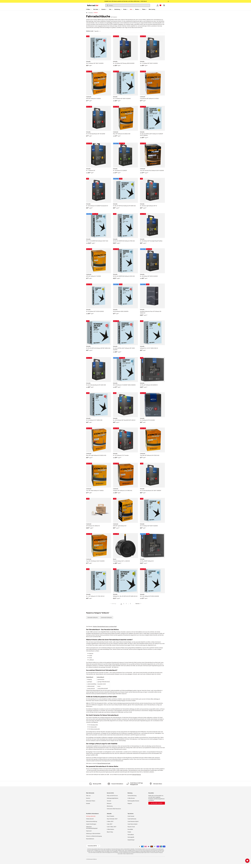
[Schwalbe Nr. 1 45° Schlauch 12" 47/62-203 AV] (98, 580)
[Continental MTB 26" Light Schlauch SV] (125, 510)
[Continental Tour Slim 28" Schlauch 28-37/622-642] (152, 440)
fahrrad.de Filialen (90, 800)
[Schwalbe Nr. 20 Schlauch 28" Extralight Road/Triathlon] (152, 225)
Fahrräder (95, 9)
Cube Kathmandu (132, 818)
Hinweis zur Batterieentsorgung (94, 836)
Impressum (89, 831)
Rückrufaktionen (90, 838)
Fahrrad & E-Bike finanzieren (114, 808)
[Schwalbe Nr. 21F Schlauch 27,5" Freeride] (125, 440)
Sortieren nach (89, 31)
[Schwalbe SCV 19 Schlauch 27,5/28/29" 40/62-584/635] (125, 369)
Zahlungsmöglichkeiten (112, 798)
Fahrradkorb (131, 834)
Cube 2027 (109, 824)
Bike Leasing (152, 9)
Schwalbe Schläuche (93, 617)
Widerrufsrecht (90, 818)
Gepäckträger (131, 839)
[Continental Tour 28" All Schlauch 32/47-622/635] (98, 545)
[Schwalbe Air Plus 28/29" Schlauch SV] (152, 545)
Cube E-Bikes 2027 (111, 826)
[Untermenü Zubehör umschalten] (107, 9)
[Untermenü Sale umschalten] (133, 9)
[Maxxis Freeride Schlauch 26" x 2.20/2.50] (125, 545)
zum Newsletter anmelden (156, 803)
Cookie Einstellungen (91, 824)
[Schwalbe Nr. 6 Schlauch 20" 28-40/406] (152, 404)
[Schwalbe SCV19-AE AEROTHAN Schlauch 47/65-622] (125, 225)
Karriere (88, 798)
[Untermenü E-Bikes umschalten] (91, 9)
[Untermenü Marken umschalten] (140, 9)
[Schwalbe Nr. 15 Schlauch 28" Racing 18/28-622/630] (125, 47)
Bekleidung (117, 9)
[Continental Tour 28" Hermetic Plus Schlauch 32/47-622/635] (152, 155)
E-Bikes (88, 9)
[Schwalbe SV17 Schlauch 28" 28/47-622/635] (98, 47)
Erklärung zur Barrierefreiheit (93, 833)
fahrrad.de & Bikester (93, 859)
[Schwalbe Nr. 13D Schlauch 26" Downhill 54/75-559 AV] (125, 404)
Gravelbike (130, 829)
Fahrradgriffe (131, 837)
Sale (131, 9)
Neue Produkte (110, 816)
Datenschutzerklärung (91, 821)
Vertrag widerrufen (90, 816)
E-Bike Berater (131, 798)
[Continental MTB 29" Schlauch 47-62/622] (98, 83)
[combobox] (127, 5)
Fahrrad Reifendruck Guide (103, 763)
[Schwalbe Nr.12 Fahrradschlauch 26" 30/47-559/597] (152, 475)
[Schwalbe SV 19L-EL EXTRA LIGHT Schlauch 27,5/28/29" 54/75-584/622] (152, 118)
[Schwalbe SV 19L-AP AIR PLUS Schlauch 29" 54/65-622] (125, 190)
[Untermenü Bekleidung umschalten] (121, 9)
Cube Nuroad (131, 816)
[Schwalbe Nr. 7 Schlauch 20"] (98, 155)
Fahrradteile (90, 12)
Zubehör (103, 9)
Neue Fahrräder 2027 (112, 818)
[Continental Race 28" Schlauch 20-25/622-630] (125, 118)
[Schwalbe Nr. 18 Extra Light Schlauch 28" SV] (152, 190)
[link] (113, 603)
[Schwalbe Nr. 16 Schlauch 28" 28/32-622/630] (152, 260)
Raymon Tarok (131, 826)
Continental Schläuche (106, 617)
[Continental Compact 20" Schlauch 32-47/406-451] (125, 475)
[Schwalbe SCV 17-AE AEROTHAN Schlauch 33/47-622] (98, 225)
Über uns (88, 795)
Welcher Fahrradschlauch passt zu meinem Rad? (105, 626)
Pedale (129, 832)
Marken (137, 9)
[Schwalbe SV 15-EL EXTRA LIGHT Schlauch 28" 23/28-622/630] (125, 332)
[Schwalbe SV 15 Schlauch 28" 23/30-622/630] (98, 296)
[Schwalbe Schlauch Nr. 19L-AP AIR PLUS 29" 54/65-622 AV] (125, 580)
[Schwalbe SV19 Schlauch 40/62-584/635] (125, 296)
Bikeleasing (110, 806)
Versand (109, 800)
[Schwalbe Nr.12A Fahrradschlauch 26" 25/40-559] (98, 369)
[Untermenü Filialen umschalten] (146, 9)
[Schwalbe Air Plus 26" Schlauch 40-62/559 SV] (152, 369)
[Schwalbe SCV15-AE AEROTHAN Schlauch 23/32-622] (125, 260)
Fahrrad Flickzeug (136, 774)
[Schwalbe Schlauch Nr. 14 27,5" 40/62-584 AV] (152, 332)
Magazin (130, 803)
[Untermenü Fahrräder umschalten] (99, 9)
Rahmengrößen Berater (133, 800)
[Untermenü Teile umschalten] (112, 9)
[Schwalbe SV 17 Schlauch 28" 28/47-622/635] (125, 83)
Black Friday (110, 832)
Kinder (125, 9)
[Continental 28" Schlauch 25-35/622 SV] (98, 510)
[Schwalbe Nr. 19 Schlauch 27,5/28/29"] (125, 155)
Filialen (144, 9)
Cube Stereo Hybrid (132, 824)
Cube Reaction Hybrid (133, 821)
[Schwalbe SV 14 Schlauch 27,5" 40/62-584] (98, 404)
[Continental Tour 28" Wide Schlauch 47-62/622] (98, 475)
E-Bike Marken (110, 829)
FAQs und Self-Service (112, 795)
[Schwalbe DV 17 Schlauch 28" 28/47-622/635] (152, 510)
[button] (160, 5)
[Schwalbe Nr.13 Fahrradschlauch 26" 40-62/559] (98, 118)
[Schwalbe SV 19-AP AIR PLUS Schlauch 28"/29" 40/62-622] (98, 332)
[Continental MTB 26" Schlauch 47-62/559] (98, 260)
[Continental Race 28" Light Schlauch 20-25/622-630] (98, 440)
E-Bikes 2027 (110, 821)
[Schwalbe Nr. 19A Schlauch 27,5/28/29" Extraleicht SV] (98, 190)
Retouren (109, 803)
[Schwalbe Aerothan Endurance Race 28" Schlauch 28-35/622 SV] (152, 296)
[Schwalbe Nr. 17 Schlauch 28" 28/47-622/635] (152, 47)
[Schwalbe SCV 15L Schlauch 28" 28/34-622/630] (152, 580)
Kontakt (88, 803)
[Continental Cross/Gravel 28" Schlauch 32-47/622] (152, 83)
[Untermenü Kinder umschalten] (127, 9)
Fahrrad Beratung (132, 795)
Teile (110, 9)
